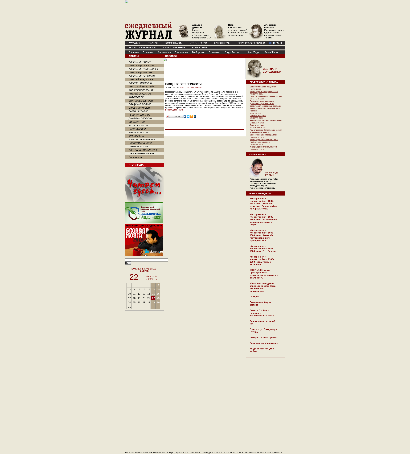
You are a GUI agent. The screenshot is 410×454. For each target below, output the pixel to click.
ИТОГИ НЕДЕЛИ (198, 43)
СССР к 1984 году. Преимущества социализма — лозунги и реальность (264, 274)
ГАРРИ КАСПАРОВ (138, 111)
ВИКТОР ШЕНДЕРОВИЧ (141, 100)
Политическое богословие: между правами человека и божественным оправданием (266, 132)
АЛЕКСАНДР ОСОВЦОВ (141, 65)
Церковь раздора (258, 116)
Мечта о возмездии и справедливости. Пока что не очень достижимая (262, 287)
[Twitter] (188, 116)
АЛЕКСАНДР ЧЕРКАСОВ (142, 76)
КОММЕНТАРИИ (173, 43)
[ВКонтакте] (185, 116)
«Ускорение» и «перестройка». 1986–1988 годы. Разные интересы (262, 260)
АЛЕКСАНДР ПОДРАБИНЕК (143, 69)
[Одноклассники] (191, 116)
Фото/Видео (254, 52)
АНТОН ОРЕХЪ (137, 97)
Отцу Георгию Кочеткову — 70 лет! (266, 96)
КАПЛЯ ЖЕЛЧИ (222, 43)
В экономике (181, 52)
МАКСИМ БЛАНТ (138, 136)
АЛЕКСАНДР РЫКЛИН (140, 72)
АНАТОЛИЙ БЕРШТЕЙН (141, 86)
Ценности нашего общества (263, 87)
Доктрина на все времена (264, 337)
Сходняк (254, 296)
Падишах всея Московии (264, 343)
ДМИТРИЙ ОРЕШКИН (140, 118)
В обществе (198, 52)
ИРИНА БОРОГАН (138, 132)
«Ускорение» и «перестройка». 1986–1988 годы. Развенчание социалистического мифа (263, 219)
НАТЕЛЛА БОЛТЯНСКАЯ (142, 139)
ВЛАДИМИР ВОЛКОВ (140, 104)
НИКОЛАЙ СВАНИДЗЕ (140, 143)
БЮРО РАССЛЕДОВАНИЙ (251, 43)
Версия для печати (174, 110)
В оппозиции (164, 52)
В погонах (148, 52)
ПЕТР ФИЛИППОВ (138, 146)
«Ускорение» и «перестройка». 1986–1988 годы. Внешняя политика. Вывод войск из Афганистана (263, 203)
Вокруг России (232, 52)
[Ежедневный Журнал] (148, 38)
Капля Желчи (271, 52)
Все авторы (135, 157)
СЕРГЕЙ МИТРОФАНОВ (141, 153)
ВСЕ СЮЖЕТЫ (200, 47)
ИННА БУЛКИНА (137, 129)
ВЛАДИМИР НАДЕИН (140, 107)
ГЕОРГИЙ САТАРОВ (139, 115)
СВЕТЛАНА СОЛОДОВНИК (143, 150)
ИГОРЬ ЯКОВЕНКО (139, 125)
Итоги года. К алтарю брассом (264, 91)
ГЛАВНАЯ (153, 43)
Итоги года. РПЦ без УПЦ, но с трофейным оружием (264, 141)
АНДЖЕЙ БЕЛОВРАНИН (141, 90)
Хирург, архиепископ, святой (263, 147)
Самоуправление (174, 47)
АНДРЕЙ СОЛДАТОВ (140, 93)
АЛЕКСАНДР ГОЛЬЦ (140, 62)
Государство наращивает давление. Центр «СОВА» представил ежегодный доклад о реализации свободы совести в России (265, 106)
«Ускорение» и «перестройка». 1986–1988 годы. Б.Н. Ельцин (263, 248)
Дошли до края (257, 125)
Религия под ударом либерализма (266, 120)
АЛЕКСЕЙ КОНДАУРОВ (141, 79)
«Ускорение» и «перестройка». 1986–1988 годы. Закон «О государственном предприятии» (262, 235)
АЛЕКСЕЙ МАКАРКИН (140, 83)
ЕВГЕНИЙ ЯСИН (137, 122)
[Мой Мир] (195, 116)
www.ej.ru (134, 42)
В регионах (214, 52)
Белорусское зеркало (142, 47)
